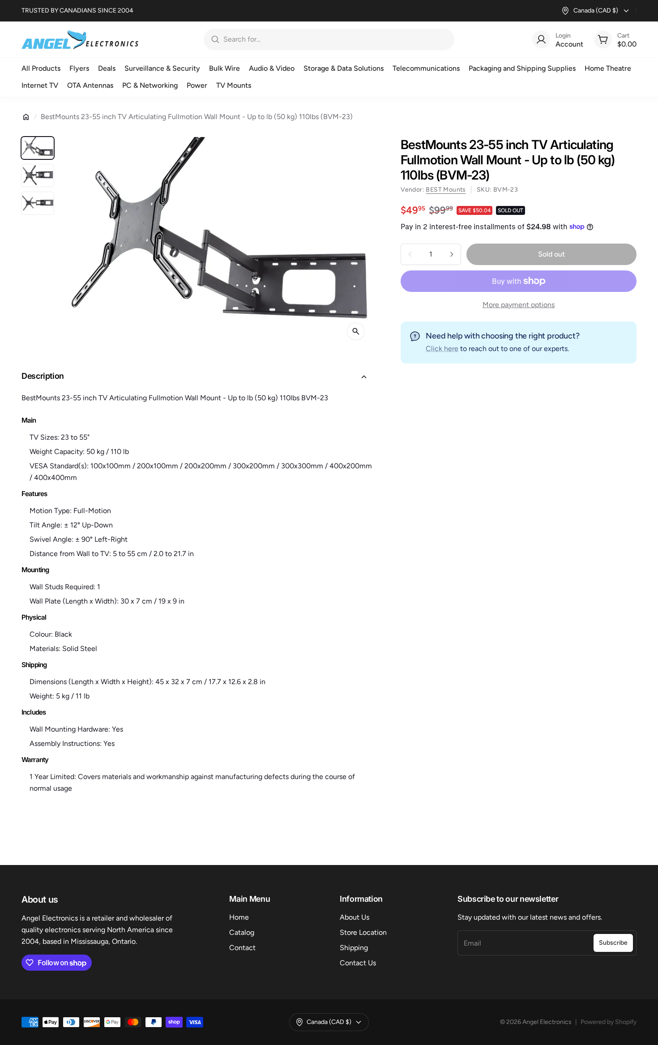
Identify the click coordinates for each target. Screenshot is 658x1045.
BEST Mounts (446, 189)
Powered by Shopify (609, 1022)
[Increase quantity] (452, 254)
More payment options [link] (519, 304)
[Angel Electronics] (79, 39)
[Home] (25, 116)
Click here (442, 348)
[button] (196, 377)
